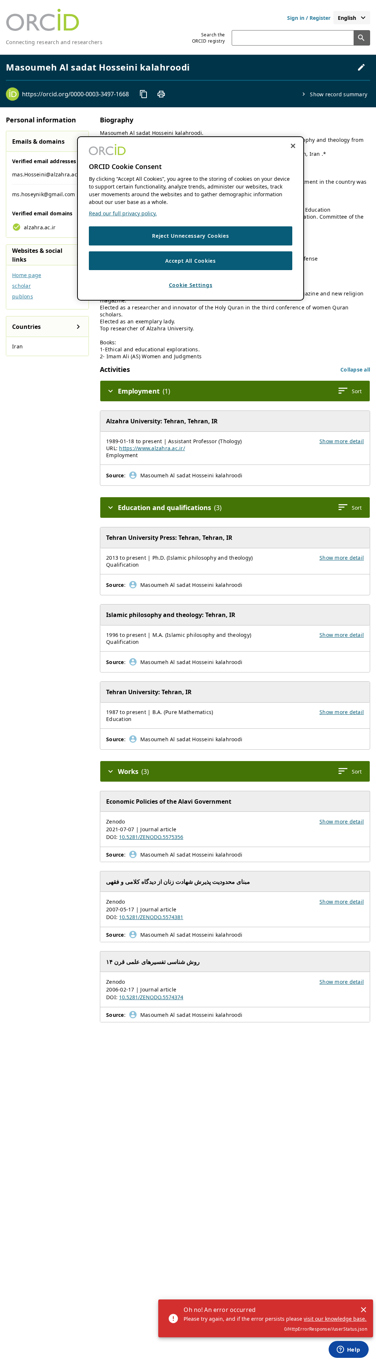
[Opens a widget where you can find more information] (348, 1350)
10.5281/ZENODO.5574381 (151, 917)
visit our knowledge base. (335, 1318)
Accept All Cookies (190, 260)
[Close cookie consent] (293, 146)
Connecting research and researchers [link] (54, 42)
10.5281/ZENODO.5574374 (151, 997)
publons (22, 296)
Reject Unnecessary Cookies (190, 235)
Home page (26, 275)
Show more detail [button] (341, 441)
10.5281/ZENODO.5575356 (151, 836)
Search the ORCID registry (208, 38)
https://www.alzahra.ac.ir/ (152, 448)
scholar (21, 285)
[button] (355, 369)
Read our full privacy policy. (123, 213)
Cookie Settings (191, 284)
